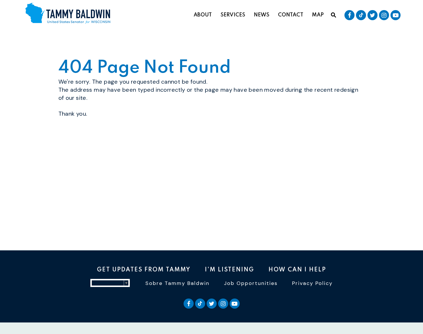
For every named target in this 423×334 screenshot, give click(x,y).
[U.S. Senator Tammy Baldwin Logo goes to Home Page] (70, 14)
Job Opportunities (251, 283)
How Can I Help (297, 270)
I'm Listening (229, 270)
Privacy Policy (312, 283)
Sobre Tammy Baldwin (177, 283)
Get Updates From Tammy (143, 270)
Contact (290, 15)
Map (318, 15)
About (203, 15)
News (261, 15)
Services (232, 15)
